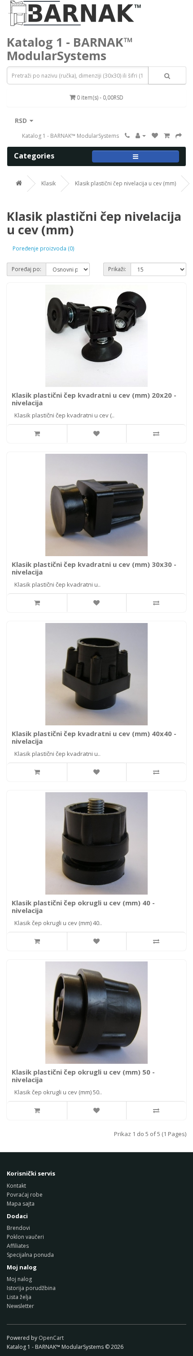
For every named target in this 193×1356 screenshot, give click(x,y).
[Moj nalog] (141, 136)
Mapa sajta (21, 1203)
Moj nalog (19, 1279)
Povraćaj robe (25, 1194)
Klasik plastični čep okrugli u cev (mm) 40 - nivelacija (83, 906)
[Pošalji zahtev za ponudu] (178, 136)
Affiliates (18, 1246)
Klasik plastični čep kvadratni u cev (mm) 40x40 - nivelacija (94, 737)
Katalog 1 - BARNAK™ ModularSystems (70, 49)
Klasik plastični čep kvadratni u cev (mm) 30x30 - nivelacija (94, 568)
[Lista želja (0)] (155, 136)
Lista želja (19, 1297)
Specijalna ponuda (30, 1255)
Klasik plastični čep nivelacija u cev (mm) (125, 183)
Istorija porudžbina (31, 1288)
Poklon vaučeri (25, 1237)
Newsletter (20, 1306)
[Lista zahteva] (167, 136)
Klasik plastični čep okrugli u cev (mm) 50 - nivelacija (83, 1075)
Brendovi (18, 1228)
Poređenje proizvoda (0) (43, 248)
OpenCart (51, 1338)
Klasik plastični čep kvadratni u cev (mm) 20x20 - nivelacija (94, 399)
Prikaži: (117, 269)
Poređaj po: (26, 269)
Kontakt (16, 1185)
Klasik (48, 183)
